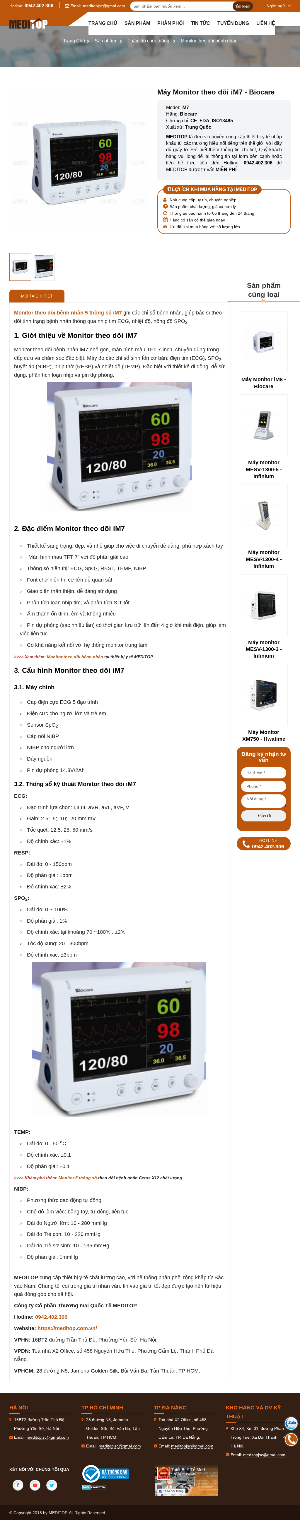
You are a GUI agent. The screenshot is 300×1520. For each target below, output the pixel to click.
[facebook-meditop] (186, 1480)
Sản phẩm (137, 23)
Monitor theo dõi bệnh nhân (209, 40)
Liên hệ (265, 23)
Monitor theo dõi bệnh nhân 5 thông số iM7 (68, 313)
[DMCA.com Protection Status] (94, 1487)
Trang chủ (102, 23)
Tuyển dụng (233, 23)
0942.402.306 (39, 5)
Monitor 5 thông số (78, 1177)
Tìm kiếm (242, 6)
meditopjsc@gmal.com (104, 6)
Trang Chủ (74, 40)
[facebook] (17, 1485)
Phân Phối (170, 23)
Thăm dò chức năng (148, 40)
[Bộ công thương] (111, 1474)
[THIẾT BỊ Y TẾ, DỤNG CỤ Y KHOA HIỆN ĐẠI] (28, 23)
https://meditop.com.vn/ (67, 1328)
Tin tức (200, 23)
